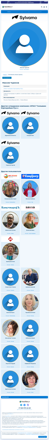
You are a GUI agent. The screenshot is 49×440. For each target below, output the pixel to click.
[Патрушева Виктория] (10, 189)
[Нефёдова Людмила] (30, 353)
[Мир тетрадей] (10, 176)
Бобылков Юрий (30, 338)
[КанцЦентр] (30, 176)
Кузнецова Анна (10, 261)
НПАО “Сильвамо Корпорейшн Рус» (13, 88)
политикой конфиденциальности (30, 427)
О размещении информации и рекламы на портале (13, 429)
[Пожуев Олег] (30, 125)
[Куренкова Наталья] (10, 379)
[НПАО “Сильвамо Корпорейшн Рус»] (24, 17)
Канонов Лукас (10, 312)
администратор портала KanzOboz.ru (24, 409)
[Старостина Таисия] (10, 277)
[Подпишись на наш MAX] (28, 404)
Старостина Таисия (10, 287)
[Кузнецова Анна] (10, 251)
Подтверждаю (42, 436)
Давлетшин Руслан (10, 230)
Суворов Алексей (30, 287)
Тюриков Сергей (10, 165)
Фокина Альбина (30, 198)
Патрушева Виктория (10, 198)
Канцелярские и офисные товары (8, 7)
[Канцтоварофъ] (10, 207)
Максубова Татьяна (10, 338)
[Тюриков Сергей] (10, 155)
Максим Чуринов (24, 67)
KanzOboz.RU (5, 397)
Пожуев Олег (30, 135)
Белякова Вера (30, 230)
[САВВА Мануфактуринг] (30, 207)
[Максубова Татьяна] (10, 328)
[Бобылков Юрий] (30, 328)
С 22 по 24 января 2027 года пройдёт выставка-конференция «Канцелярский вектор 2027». (24, 11)
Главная (5, 74)
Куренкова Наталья (10, 389)
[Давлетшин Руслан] (10, 220)
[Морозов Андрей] (10, 353)
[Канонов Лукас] (10, 302)
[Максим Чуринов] (24, 43)
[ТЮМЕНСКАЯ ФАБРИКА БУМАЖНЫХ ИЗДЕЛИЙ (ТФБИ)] (10, 239)
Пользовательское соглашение (24, 426)
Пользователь (7, 77)
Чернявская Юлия (30, 312)
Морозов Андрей (10, 363)
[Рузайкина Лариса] (30, 379)
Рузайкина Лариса (30, 389)
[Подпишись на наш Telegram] (21, 404)
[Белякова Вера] (30, 220)
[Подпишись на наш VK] (24, 404)
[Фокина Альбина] (30, 189)
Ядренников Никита (10, 135)
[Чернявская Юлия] (30, 302)
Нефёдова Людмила (30, 363)
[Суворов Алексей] (30, 277)
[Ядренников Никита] (10, 125)
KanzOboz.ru (10, 413)
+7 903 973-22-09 (24, 408)
